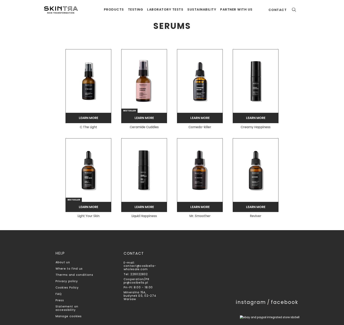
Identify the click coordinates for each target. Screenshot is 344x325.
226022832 (139, 274)
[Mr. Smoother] (200, 170)
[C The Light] (88, 81)
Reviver (255, 216)
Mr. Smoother (200, 216)
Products (114, 9)
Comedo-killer (200, 127)
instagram (251, 302)
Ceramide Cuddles (144, 127)
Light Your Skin (88, 216)
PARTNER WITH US (236, 9)
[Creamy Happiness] (256, 81)
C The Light (88, 127)
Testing (135, 9)
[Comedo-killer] (200, 81)
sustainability (201, 9)
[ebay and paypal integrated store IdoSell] (269, 317)
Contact (278, 10)
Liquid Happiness (144, 216)
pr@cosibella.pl (136, 283)
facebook (284, 302)
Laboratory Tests (165, 9)
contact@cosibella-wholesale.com (140, 267)
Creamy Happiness (256, 127)
